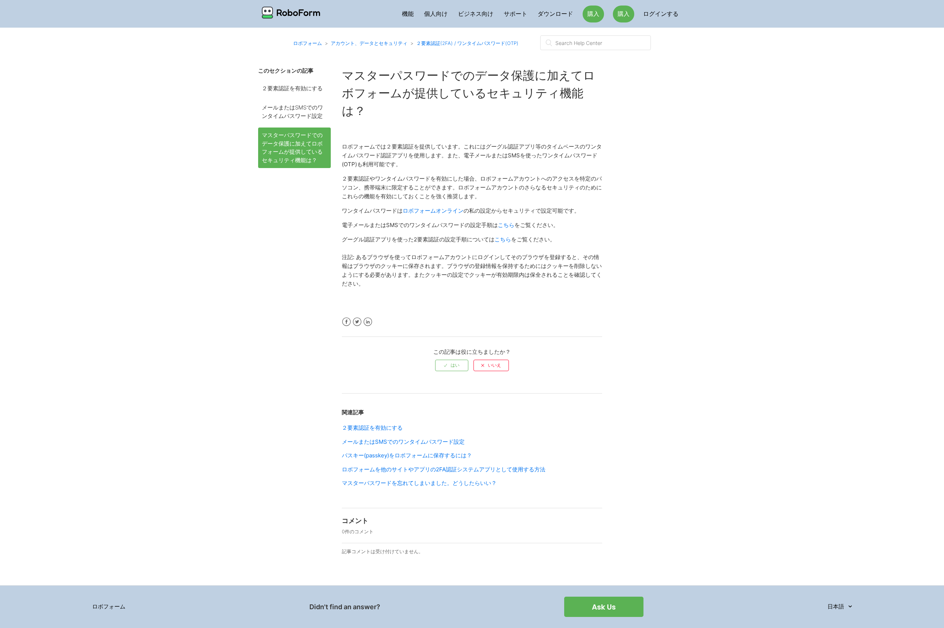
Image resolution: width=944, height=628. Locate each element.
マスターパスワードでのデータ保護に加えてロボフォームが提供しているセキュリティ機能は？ (292, 148)
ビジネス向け (475, 14)
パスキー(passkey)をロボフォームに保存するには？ (407, 455)
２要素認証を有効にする (292, 88)
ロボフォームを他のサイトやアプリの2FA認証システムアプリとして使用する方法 (443, 469)
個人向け (436, 14)
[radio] (451, 365)
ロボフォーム (307, 43)
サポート (515, 14)
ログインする (660, 14)
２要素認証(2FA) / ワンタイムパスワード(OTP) (467, 43)
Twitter (357, 322)
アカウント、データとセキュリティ (369, 43)
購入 (593, 14)
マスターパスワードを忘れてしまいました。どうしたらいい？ (419, 482)
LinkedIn (367, 322)
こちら (506, 224)
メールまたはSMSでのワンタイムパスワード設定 (292, 111)
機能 (408, 14)
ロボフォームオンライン (433, 210)
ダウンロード (555, 14)
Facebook (346, 322)
